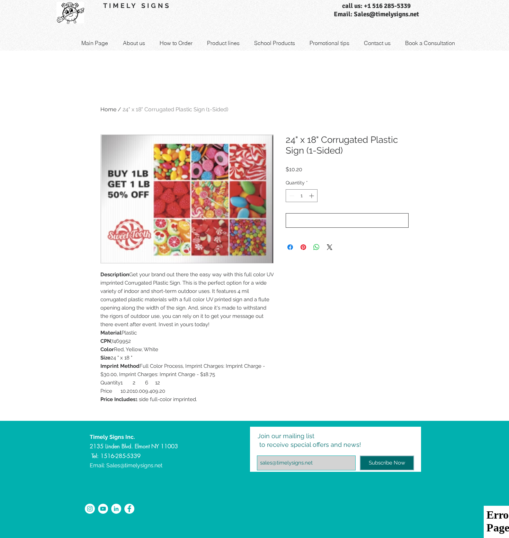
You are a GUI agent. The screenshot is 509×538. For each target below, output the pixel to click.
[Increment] (312, 196)
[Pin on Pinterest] (303, 247)
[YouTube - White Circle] (103, 509)
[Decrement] (291, 196)
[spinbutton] (301, 196)
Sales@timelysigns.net (134, 465)
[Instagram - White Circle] (90, 509)
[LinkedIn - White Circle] (116, 509)
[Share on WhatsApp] (316, 247)
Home (108, 109)
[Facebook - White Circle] (129, 509)
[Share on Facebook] (290, 247)
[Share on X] (329, 247)
